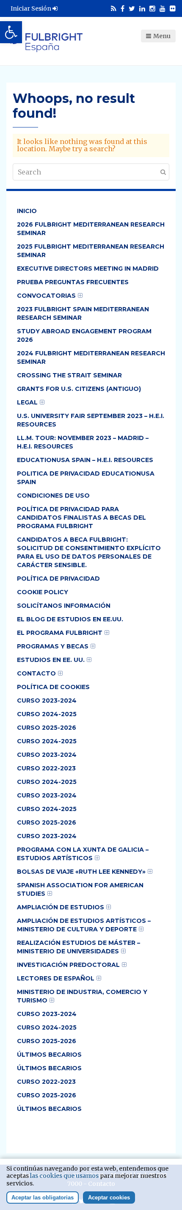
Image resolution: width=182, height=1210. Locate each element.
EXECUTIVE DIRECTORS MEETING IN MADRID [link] (88, 268)
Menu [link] (162, 36)
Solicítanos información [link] (63, 605)
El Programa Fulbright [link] (59, 633)
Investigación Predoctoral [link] (68, 965)
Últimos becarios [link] (49, 1054)
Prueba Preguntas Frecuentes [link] (73, 282)
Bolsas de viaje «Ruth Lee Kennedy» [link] (81, 871)
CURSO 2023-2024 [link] (47, 700)
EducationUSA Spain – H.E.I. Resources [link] (85, 460)
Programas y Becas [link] (52, 646)
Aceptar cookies (109, 1197)
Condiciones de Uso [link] (53, 495)
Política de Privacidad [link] (58, 578)
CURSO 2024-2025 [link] (47, 714)
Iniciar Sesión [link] (31, 8)
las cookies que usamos (64, 1176)
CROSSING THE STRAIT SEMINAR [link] (69, 375)
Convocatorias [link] (46, 295)
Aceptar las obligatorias (42, 1197)
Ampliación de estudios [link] (60, 907)
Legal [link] (27, 402)
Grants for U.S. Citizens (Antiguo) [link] (79, 389)
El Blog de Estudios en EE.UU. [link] (70, 619)
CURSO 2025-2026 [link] (46, 727)
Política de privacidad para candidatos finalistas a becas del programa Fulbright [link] (81, 517)
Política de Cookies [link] (53, 687)
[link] (11, 32)
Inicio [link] (27, 211)
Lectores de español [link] (55, 978)
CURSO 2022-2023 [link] (46, 768)
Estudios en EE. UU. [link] (51, 660)
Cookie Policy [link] (42, 592)
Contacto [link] (36, 673)
